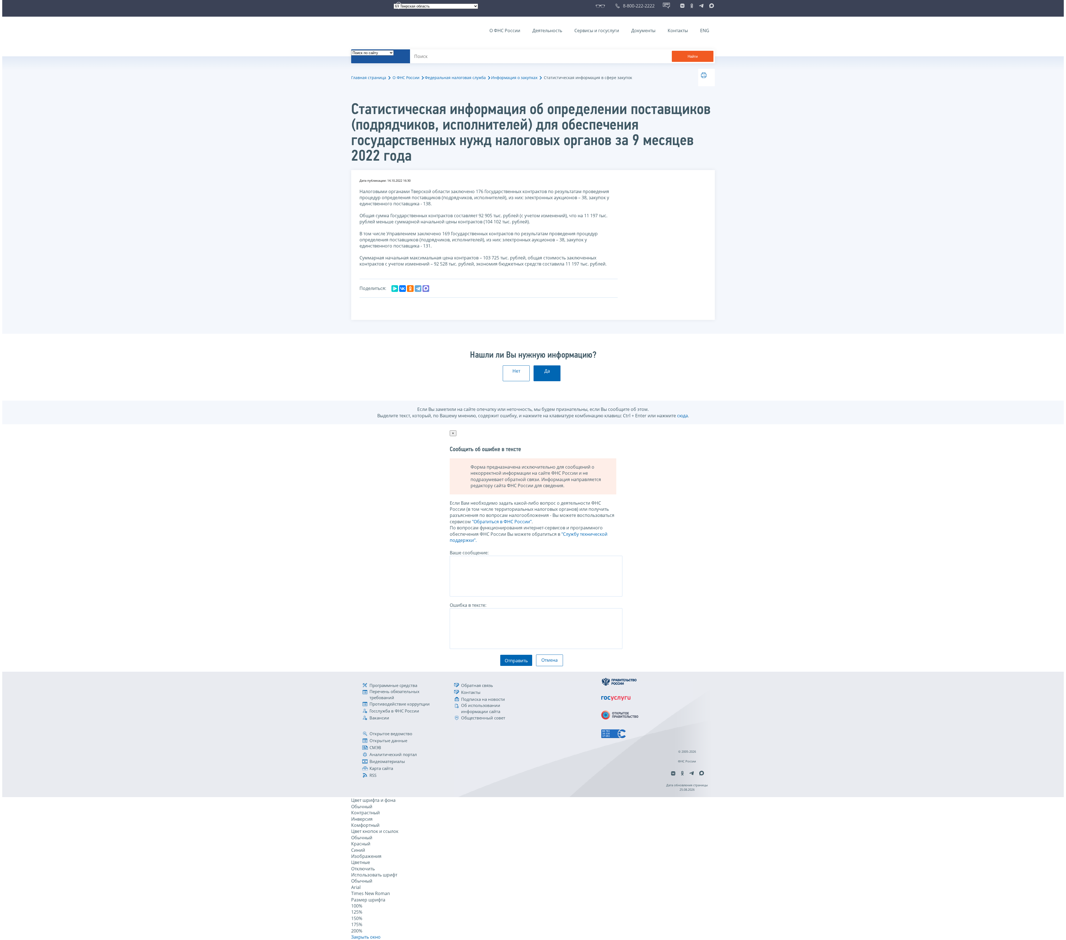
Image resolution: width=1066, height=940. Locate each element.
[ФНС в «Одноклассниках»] (692, 6)
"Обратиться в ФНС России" (502, 522)
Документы (643, 30)
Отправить (516, 661)
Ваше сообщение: (469, 553)
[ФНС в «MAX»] (711, 6)
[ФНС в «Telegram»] (701, 6)
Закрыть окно (366, 937)
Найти (693, 56)
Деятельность (547, 30)
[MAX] (426, 288)
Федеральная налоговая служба (455, 77)
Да (547, 371)
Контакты (678, 30)
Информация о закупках (514, 77)
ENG (704, 30)
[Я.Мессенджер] (394, 288)
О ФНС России (504, 30)
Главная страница (368, 77)
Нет (516, 371)
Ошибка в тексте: (468, 605)
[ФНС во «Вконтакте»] (682, 6)
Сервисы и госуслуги (596, 30)
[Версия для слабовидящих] (601, 6)
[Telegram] (418, 288)
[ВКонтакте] (402, 288)
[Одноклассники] (410, 288)
